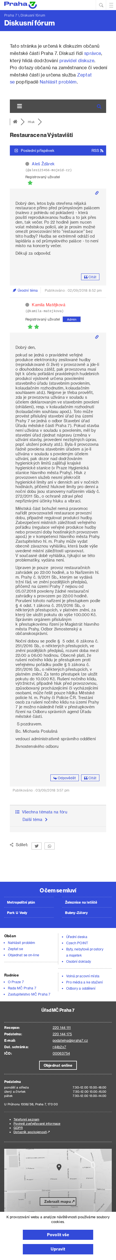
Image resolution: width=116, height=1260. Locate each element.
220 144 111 (62, 1027)
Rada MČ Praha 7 (22, 988)
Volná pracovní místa (82, 976)
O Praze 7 (16, 982)
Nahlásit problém (58, 81)
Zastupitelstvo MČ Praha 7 (29, 994)
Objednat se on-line (23, 955)
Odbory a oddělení (81, 988)
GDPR (18, 1127)
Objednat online (58, 1065)
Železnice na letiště (81, 902)
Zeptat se (15, 949)
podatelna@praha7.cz (70, 1040)
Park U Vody (17, 913)
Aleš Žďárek (43, 163)
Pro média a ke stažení (84, 982)
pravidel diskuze (76, 60)
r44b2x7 (59, 1047)
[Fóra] (15, 122)
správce (92, 53)
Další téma (34, 819)
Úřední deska (76, 937)
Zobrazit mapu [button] (57, 1201)
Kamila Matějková (48, 304)
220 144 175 (62, 1034)
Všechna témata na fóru (43, 811)
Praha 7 (10, 15)
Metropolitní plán (21, 902)
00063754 (61, 1053)
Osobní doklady (78, 961)
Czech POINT (77, 943)
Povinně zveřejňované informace (37, 1123)
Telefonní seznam (26, 1119)
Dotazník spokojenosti (30, 1132)
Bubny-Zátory (76, 913)
